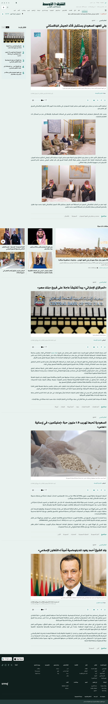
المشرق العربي (102, 676)
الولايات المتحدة (94, 668)
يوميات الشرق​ (45, 10)
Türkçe (97, 2)
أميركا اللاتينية (94, 678)
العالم (79, 10)
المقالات (86, 668)
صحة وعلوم (58, 10)
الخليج (93, 20)
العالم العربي (102, 20)
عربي (105, 2)
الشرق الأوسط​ (85, 10)
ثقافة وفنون (64, 10)
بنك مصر (54, 353)
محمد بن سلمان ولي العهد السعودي (89, 216)
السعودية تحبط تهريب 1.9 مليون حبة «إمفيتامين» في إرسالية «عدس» (13, 54)
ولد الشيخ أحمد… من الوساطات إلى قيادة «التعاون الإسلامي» (12, 67)
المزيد (15, 10)
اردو (94, 2)
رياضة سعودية (103, 686)
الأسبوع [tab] (4, 27)
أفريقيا (95, 676)
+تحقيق (95, 690)
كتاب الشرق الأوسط (83, 673)
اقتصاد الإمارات (86, 407)
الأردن (59, 534)
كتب (67, 668)
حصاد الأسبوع (94, 686)
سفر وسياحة (37, 671)
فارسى (91, 2)
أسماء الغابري (99, 603)
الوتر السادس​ (65, 671)
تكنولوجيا (52, 10)
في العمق (33, 10)
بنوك (77, 407)
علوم (58, 671)
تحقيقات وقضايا (94, 688)
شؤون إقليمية (103, 678)
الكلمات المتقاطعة (65, 686)
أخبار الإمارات (95, 407)
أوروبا (96, 671)
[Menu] (105, 10)
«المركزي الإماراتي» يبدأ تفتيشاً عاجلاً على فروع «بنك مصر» (14, 47)
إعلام (67, 676)
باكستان (67, 216)
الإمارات (63, 407)
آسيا (96, 673)
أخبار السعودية (95, 534)
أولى (98, 648)
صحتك (57, 668)
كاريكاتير (85, 671)
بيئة (58, 673)
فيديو (29, 10)
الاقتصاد (70, 10)
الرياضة (38, 10)
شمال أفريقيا (102, 673)
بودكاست (23, 10)
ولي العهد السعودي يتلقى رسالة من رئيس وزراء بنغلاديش (12, 73)
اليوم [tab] (7, 27)
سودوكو (66, 688)
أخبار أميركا (70, 407)
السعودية (74, 216)
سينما (67, 673)
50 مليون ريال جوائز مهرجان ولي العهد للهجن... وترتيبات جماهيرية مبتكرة (83, 260)
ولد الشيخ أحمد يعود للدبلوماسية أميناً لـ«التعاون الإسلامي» (13, 61)
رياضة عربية (104, 688)
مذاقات (38, 668)
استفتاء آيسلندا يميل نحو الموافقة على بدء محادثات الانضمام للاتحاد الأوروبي (80, 14)
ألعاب (19, 10)
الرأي (75, 10)
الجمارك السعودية (83, 534)
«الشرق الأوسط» (99, 93)
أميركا (56, 407)
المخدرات (73, 534)
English (102, 2)
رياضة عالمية (104, 690)
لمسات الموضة (37, 673)
